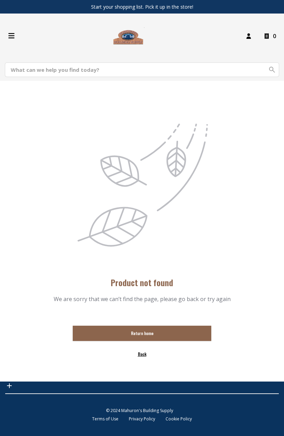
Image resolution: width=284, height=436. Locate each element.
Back (142, 354)
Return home (142, 333)
